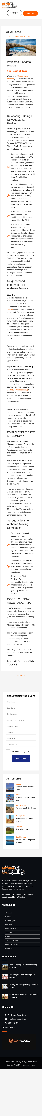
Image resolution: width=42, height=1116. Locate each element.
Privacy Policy (10, 975)
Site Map (9, 971)
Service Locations (13, 37)
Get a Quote (30, 13)
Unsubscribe (8, 1108)
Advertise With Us (12, 991)
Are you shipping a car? (22, 798)
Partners (8, 983)
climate (22, 321)
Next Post (21, 722)
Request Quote (11, 967)
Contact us (10, 995)
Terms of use (10, 979)
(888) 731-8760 (15, 13)
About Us (9, 959)
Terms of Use (33, 1108)
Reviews (8, 963)
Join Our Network (12, 987)
